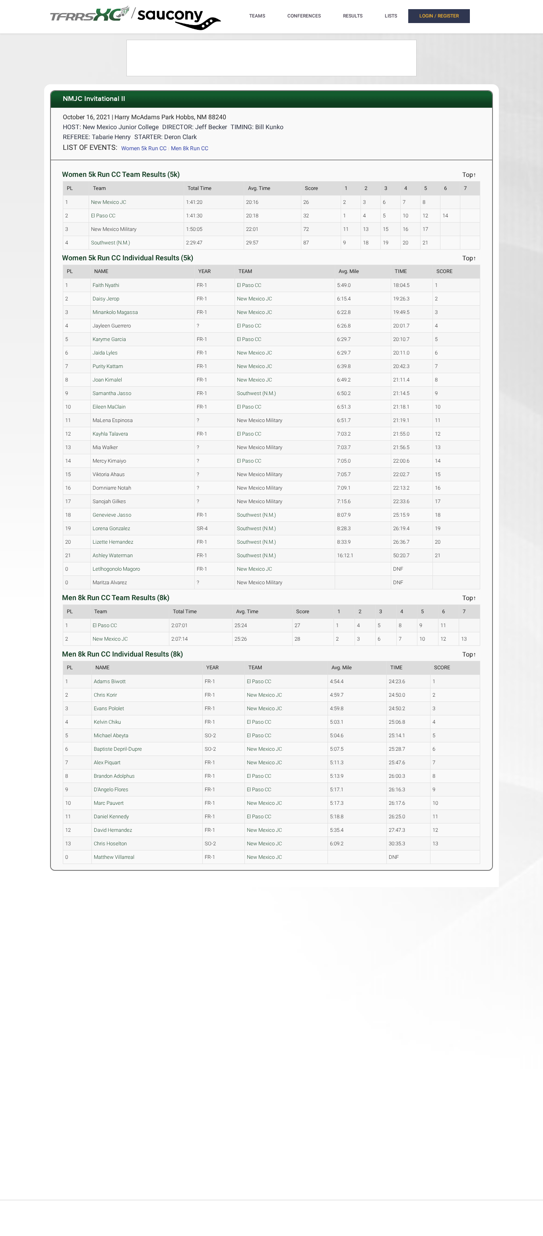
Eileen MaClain (109, 407)
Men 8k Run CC (189, 148)
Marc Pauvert (109, 803)
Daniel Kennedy (111, 816)
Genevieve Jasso (112, 515)
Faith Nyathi (106, 285)
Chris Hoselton (110, 844)
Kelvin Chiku (107, 722)
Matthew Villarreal (114, 857)
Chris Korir (105, 695)
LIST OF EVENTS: (90, 147)
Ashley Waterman (113, 555)
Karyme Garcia (109, 339)
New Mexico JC (108, 202)
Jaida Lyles (105, 353)
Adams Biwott (110, 681)
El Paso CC (103, 216)
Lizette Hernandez (113, 542)
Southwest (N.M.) (110, 243)
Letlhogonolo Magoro (116, 569)
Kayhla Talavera (110, 434)
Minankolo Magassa (115, 312)
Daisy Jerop (106, 299)
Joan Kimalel (107, 380)
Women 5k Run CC (144, 148)
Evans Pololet (109, 708)
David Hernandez (113, 830)
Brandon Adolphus (114, 776)
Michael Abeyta (111, 735)
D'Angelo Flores (111, 789)
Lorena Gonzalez (111, 528)
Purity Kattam (108, 366)
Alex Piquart (107, 762)
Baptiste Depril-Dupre (118, 749)
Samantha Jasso (112, 393)
